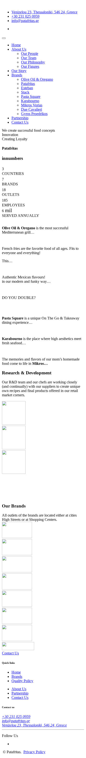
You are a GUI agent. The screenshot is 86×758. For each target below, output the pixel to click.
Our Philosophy (33, 62)
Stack (25, 92)
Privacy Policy (34, 752)
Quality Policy (22, 681)
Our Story (19, 71)
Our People (29, 54)
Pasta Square (30, 96)
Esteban (27, 88)
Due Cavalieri (31, 109)
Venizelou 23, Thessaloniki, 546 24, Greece (44, 12)
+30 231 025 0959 (25, 16)
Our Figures (30, 66)
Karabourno (30, 101)
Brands (16, 75)
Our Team (28, 58)
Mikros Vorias (31, 105)
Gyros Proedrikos (34, 114)
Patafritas (28, 84)
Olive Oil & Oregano (37, 79)
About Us (18, 49)
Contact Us (19, 122)
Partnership (19, 118)
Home (16, 45)
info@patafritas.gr (25, 21)
